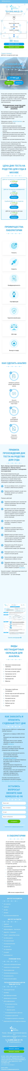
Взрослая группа (11, 1009)
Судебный (6, 907)
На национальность (9, 976)
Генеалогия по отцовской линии (11, 967)
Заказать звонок (14, 44)
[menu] (11, 41)
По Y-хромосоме (8, 949)
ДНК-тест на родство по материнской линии (14, 190)
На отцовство (7, 904)
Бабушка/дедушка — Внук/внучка (12, 929)
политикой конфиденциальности (14, 826)
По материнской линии (9, 943)
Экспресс (6, 912)
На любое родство (8, 938)
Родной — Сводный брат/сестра (11, 935)
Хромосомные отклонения (10, 998)
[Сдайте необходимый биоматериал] (14, 411)
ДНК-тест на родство (14, 919)
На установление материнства (11, 915)
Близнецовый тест (8, 955)
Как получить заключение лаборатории (13, 781)
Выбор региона (6, 1)
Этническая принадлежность (11, 973)
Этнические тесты (15, 959)
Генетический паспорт (9, 989)
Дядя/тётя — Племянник (10, 932)
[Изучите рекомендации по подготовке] (14, 393)
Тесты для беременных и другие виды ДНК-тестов (14, 983)
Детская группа (10, 1007)
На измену (6, 992)
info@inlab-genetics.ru (15, 1042)
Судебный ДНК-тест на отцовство (14, 201)
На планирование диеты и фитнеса (13, 1012)
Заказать (9, 82)
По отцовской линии (9, 940)
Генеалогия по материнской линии (12, 964)
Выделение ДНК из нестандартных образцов (15, 1021)
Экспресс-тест (7, 946)
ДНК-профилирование (9, 1001)
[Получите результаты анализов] (14, 428)
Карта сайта (4, 1067)
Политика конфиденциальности (10, 1069)
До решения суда (8, 926)
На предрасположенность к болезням (14, 1018)
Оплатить (19, 82)
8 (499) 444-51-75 (15, 11)
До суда (6, 909)
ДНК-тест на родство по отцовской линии (14, 179)
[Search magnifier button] (14, 17)
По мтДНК (6, 952)
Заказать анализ (14, 47)
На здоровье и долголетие (11, 1015)
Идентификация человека (10, 995)
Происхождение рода (9, 970)
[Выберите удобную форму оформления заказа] (14, 376)
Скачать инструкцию (14, 637)
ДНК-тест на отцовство (14, 898)
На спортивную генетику (11, 1004)
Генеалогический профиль (10, 978)
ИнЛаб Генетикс (17, 121)
